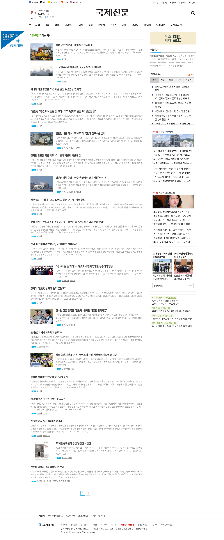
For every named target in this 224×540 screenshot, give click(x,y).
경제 (57, 25)
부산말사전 (176, 25)
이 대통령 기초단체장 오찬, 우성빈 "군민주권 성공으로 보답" (180, 229)
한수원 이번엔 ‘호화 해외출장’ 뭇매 (47, 467)
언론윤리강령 (143, 524)
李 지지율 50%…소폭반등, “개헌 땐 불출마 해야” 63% (177, 224)
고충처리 (154, 524)
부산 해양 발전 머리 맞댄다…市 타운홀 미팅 (172, 150)
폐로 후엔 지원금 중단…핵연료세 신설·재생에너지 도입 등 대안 (86, 355)
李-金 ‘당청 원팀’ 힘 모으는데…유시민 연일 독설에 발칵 (178, 241)
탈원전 (64, 59)
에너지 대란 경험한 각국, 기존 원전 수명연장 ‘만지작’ (55, 89)
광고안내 (84, 524)
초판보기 (182, 2)
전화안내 (74, 524)
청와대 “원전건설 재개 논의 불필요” (48, 288)
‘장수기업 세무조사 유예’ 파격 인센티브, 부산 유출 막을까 (177, 318)
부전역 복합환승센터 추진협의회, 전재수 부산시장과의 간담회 (180, 163)
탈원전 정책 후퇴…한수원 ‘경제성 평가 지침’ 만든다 (81, 177)
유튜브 (66, 2)
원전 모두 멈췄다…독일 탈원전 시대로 (74, 45)
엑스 (44, 2)
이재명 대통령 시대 (164, 192)
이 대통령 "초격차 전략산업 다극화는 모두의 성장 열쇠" (178, 237)
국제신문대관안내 (98, 516)
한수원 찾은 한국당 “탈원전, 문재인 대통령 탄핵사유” (81, 310)
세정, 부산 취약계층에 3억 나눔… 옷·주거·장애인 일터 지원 (180, 181)
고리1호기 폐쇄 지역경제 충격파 (45, 332)
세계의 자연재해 (157, 56)
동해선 (191, 62)
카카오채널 (55, 2)
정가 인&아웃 (161, 308)
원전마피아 (41, 481)
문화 (90, 25)
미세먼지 (65, 280)
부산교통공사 (164, 59)
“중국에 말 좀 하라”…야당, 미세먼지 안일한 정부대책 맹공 (84, 266)
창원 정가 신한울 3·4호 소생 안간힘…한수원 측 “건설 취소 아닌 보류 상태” (67, 222)
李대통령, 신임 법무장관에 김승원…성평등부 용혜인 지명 (178, 211)
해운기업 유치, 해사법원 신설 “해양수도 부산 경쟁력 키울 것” (162, 279)
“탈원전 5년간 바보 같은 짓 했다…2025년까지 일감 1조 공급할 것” (63, 111)
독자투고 (104, 524)
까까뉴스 (71, 324)
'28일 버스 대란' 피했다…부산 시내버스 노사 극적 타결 (177, 168)
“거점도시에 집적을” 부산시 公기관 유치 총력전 (174, 176)
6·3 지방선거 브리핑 (164, 297)
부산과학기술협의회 (55, 516)
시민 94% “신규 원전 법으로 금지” (47, 399)
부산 (45, 413)
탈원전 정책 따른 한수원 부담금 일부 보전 (50, 377)
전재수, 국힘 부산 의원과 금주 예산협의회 (171, 154)
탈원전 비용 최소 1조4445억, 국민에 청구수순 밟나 (80, 133)
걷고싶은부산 (71, 516)
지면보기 (173, 2)
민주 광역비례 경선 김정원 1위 (165, 300)
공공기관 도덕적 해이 (62, 481)
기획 (124, 25)
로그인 (155, 2)
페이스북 (35, 2)
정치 (47, 25)
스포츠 (113, 25)
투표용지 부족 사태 (158, 65)
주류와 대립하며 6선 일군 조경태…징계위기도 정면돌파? (177, 311)
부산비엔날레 (178, 59)
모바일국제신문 (167, 524)
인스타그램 (77, 2)
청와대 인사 (171, 56)
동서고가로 (181, 62)
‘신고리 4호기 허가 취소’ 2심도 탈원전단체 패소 (79, 67)
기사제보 (114, 524)
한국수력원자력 (74, 191)
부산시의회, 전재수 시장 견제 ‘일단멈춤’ (171, 159)
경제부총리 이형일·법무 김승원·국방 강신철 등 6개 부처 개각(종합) (183, 215)
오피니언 (160, 25)
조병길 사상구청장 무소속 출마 (165, 303)
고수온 (171, 62)
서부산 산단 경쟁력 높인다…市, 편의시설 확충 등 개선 (177, 172)
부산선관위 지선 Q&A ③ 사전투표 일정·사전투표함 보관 (177, 326)
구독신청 (191, 2)
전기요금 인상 (74, 147)
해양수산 (68, 25)
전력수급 (46, 435)
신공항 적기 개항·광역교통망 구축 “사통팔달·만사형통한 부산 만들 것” (183, 280)
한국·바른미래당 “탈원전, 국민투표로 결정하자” (54, 244)
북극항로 (162, 62)
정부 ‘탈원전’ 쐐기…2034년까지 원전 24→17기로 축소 (57, 200)
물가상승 (182, 56)
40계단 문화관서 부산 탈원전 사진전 (73, 443)
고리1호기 (41, 346)
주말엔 (101, 25)
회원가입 (164, 2)
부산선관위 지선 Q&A (164, 323)
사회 (37, 25)
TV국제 (147, 25)
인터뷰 (135, 25)
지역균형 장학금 (176, 65)
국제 (81, 25)
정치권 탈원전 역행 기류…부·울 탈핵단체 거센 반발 (55, 155)
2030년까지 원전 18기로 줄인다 (46, 421)
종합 (154, 80)
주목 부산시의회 (162, 315)
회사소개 (64, 524)
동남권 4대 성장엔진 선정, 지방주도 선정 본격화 (174, 233)
